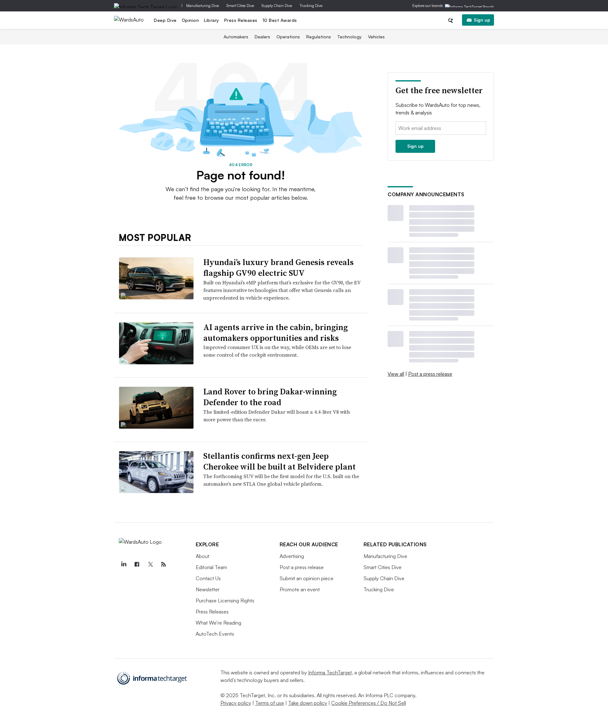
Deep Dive (165, 20)
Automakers (236, 36)
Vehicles (376, 36)
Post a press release (430, 374)
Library (211, 20)
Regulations (318, 36)
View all (396, 374)
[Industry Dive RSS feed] (163, 564)
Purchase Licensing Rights (225, 600)
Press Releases (240, 20)
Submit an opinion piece (306, 578)
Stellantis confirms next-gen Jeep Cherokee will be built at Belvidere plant (279, 461)
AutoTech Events (215, 634)
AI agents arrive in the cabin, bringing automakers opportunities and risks (275, 332)
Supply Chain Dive (277, 5)
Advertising (292, 556)
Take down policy (307, 703)
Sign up (482, 20)
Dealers (262, 36)
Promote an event (300, 589)
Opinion (190, 20)
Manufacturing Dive (202, 5)
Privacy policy (235, 703)
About (202, 556)
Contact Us (208, 578)
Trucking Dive (311, 5)
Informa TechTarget (330, 672)
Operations (288, 36)
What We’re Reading (218, 623)
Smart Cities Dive (240, 5)
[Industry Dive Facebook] (137, 564)
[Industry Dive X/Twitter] (150, 564)
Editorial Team (211, 567)
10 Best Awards (280, 20)
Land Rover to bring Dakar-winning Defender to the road (270, 397)
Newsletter (207, 589)
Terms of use (269, 703)
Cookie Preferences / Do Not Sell (368, 703)
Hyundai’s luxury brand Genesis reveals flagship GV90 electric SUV (278, 267)
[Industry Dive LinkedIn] (123, 564)
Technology (349, 36)
